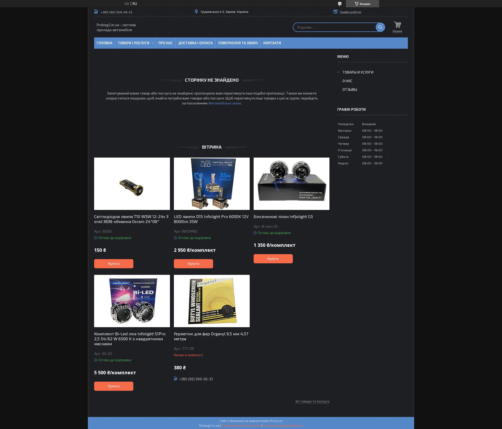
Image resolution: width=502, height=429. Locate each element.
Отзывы (350, 89)
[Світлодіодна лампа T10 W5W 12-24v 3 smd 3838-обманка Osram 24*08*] (132, 184)
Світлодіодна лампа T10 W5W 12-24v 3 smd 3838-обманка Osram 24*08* (131, 219)
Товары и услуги (358, 72)
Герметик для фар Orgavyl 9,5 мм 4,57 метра (211, 336)
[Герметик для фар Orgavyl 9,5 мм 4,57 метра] (212, 301)
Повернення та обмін (238, 43)
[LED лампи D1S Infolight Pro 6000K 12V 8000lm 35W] (212, 184)
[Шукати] (380, 27)
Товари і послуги (133, 43)
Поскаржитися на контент (241, 425)
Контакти (272, 43)
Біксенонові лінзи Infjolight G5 (283, 216)
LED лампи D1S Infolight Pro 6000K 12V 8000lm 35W (211, 219)
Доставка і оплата (195, 43)
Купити (113, 263)
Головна (104, 43)
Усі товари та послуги (312, 401)
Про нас (165, 43)
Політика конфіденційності (283, 425)
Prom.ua (276, 420)
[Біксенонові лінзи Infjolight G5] (291, 184)
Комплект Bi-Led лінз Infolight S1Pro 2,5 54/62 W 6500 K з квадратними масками (130, 338)
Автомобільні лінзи (224, 103)
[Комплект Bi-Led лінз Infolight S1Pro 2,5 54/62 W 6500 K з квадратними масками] (132, 301)
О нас (347, 81)
